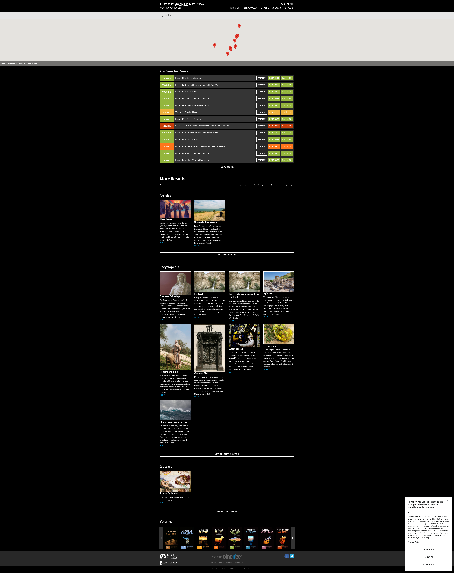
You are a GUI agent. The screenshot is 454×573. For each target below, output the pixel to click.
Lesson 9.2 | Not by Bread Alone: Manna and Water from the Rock (202, 126)
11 (282, 185)
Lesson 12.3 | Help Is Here (186, 92)
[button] (234, 41)
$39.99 (286, 112)
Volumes (235, 8)
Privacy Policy (221, 569)
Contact (229, 562)
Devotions (251, 8)
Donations (239, 562)
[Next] (286, 185)
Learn (266, 8)
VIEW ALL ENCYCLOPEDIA (227, 454)
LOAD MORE (227, 167)
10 (276, 185)
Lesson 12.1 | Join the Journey (188, 78)
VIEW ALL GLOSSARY (227, 511)
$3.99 (274, 78)
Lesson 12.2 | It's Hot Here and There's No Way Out (196, 85)
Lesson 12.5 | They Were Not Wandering (192, 105)
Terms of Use (210, 569)
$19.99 (274, 112)
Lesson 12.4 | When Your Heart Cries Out (192, 99)
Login (290, 8)
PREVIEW (261, 78)
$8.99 (286, 78)
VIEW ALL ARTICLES (227, 255)
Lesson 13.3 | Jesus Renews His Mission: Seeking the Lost (200, 146)
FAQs (213, 562)
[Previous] (240, 185)
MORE (162, 243)
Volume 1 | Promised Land (186, 112)
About (278, 8)
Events (221, 562)
